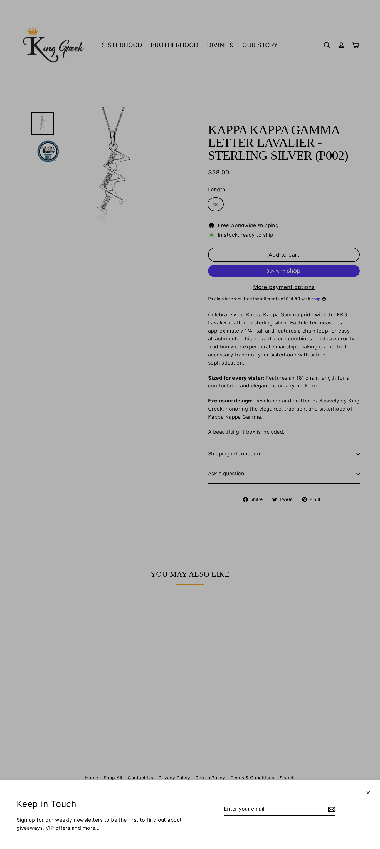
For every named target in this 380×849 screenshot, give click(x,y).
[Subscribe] (330, 809)
